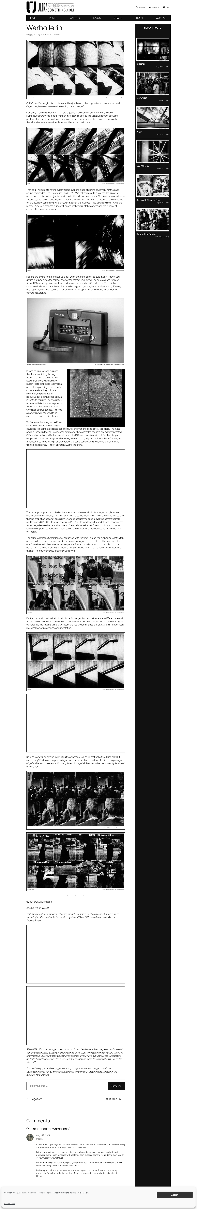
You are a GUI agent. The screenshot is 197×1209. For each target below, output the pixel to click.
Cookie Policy (9, 1203)
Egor (31, 34)
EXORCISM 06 (113, 1099)
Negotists (36, 1099)
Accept (174, 1195)
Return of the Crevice (146, 234)
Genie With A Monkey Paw (148, 200)
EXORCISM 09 (142, 166)
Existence (140, 64)
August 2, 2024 (43, 1135)
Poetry (139, 132)
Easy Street (141, 98)
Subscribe (116, 1086)
